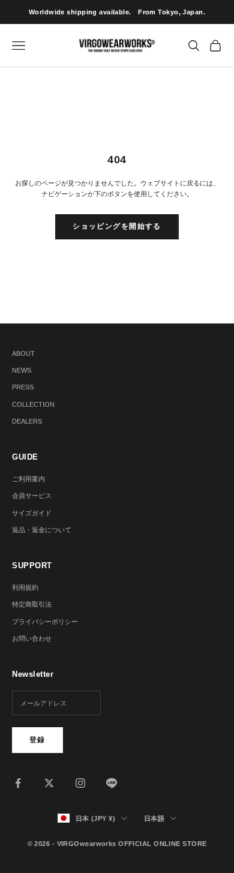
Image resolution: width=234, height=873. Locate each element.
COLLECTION (33, 404)
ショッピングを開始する (117, 226)
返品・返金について (41, 529)
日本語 (154, 818)
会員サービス (32, 495)
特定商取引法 (32, 604)
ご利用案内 (28, 478)
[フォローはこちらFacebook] (18, 783)
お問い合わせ (32, 638)
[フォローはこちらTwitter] (49, 783)
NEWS (21, 370)
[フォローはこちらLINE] (112, 783)
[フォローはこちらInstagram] (80, 783)
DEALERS (27, 421)
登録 (37, 740)
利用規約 (25, 587)
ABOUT (23, 353)
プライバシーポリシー (45, 621)
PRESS (23, 387)
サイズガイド (32, 513)
